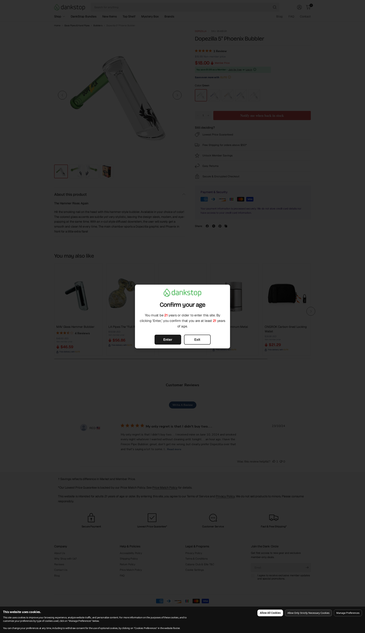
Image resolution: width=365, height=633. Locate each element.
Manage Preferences (347, 613)
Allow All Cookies (270, 613)
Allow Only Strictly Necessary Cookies (308, 613)
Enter (167, 339)
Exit (197, 339)
